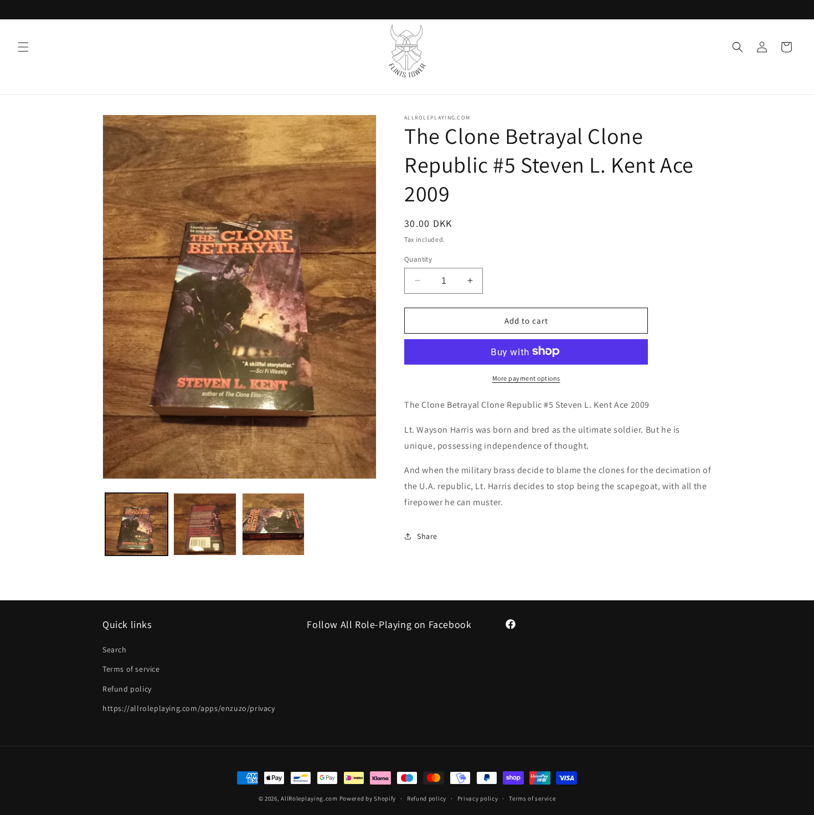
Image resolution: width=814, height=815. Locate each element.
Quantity (418, 258)
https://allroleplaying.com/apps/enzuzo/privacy (188, 708)
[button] (23, 47)
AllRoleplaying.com (309, 798)
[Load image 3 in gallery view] (273, 524)
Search (114, 650)
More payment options (526, 377)
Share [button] (427, 536)
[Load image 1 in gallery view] (136, 524)
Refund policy (127, 689)
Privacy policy (477, 798)
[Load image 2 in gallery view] (204, 524)
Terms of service (131, 669)
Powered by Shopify (367, 798)
